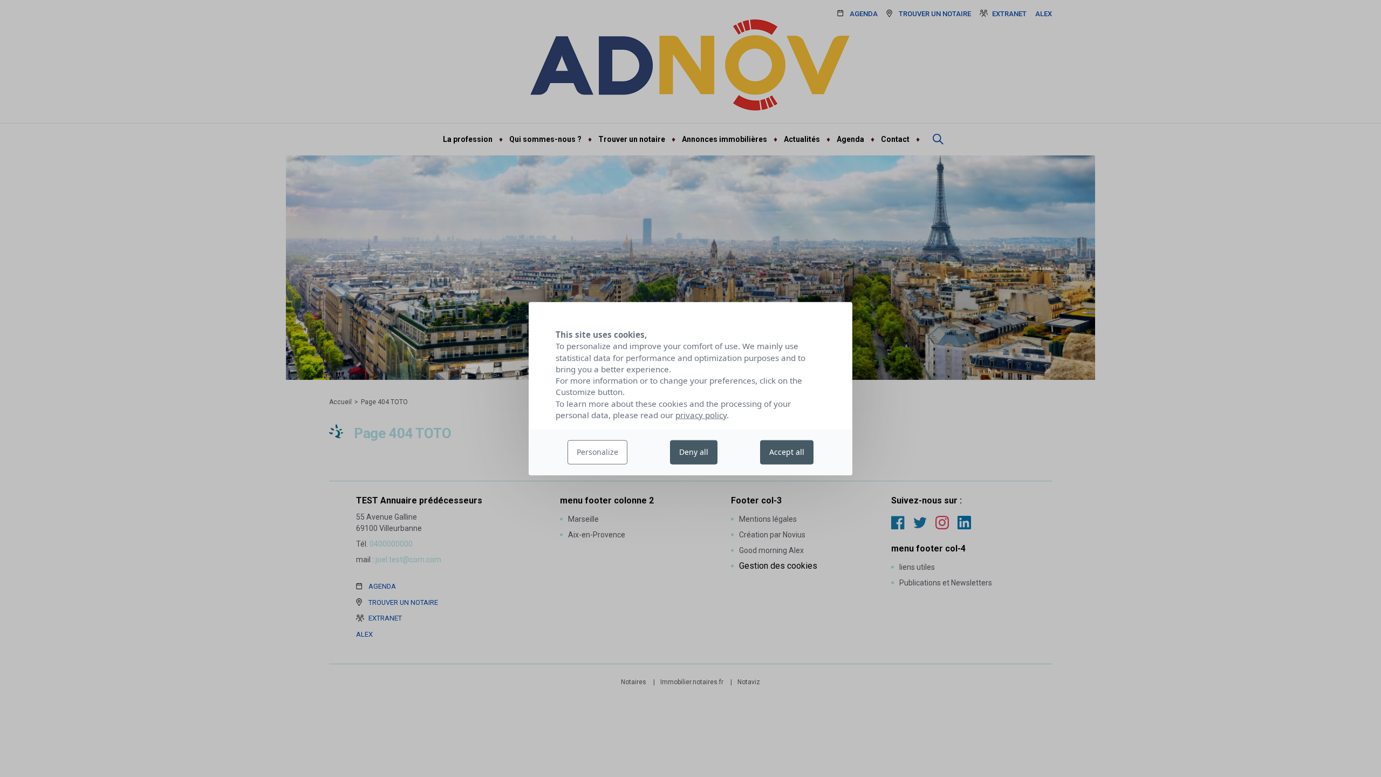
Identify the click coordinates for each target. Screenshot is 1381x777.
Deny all (693, 452)
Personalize (597, 452)
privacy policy (701, 415)
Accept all (786, 452)
